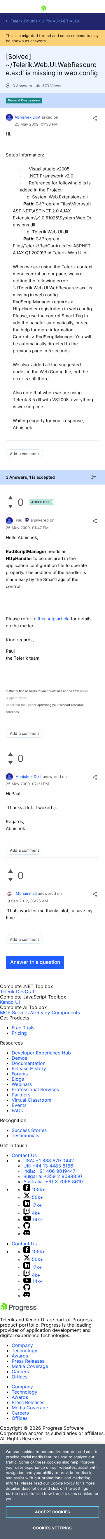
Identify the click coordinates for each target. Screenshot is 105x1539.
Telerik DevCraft (18, 991)
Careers (20, 1371)
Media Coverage (30, 1366)
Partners (21, 1095)
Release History (29, 1068)
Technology (24, 1350)
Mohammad (26, 893)
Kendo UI (10, 1002)
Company (22, 1345)
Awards (20, 1356)
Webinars (22, 1084)
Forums (20, 1074)
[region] (52, 1491)
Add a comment (24, 453)
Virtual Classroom (31, 1100)
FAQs (17, 1110)
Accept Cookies (52, 1512)
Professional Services (35, 1089)
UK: (48, 1165)
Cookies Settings (52, 1528)
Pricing (19, 1033)
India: (49, 1171)
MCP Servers (14, 1012)
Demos (19, 1058)
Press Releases (28, 1361)
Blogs (18, 1079)
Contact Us (24, 1155)
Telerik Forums (23, 21)
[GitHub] (26, 1227)
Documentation (29, 1063)
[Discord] (26, 1234)
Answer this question (35, 962)
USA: (48, 1160)
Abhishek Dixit (28, 117)
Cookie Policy (62, 1483)
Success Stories (29, 1130)
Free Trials (23, 1028)
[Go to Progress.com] (19, 1310)
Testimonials (25, 1135)
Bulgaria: (52, 1176)
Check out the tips (19, 705)
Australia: (53, 1181)
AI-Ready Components (55, 1012)
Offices (19, 1377)
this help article (54, 618)
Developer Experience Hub (41, 1053)
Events (19, 1105)
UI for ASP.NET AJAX (60, 21)
